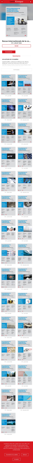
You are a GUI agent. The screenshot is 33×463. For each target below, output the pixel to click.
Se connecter (8, 52)
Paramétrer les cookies (12, 454)
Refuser (25, 454)
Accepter (16, 459)
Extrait (16, 46)
